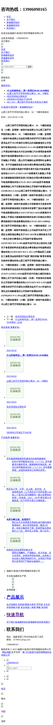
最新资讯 (6, 85)
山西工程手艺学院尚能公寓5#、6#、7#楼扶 (28, 93)
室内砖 (44, 607)
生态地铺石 (12, 604)
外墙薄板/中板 (13, 607)
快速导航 (15, 614)
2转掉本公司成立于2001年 (19, 99)
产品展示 (15, 597)
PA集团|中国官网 (9, 107)
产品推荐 (10, 437)
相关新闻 (10, 327)
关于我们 (11, 19)
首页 (9, 17)
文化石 (46, 604)
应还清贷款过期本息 (17, 96)
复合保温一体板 (28, 607)
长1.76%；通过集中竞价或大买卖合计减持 (27, 102)
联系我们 (11, 28)
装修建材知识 (13, 22)
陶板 (38, 607)
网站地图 (6, 652)
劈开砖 (39, 604)
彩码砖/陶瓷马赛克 (27, 604)
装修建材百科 (13, 25)
